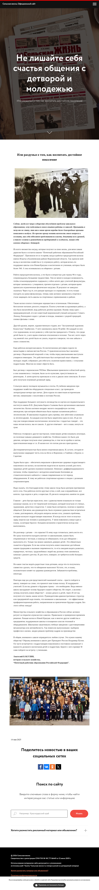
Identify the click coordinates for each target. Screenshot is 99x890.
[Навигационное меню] (94, 4)
